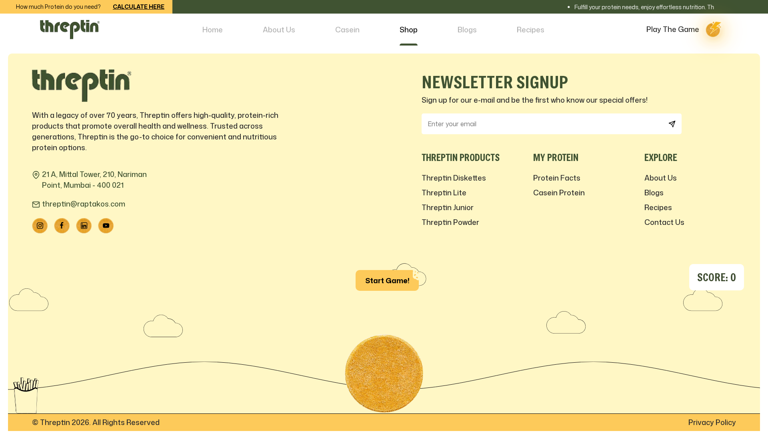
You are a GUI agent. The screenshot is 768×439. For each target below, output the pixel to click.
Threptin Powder (450, 222)
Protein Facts (556, 178)
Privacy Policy (712, 422)
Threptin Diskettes (454, 178)
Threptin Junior (448, 207)
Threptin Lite (444, 192)
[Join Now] (672, 124)
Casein (347, 29)
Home (212, 29)
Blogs (467, 29)
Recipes (530, 29)
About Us (279, 29)
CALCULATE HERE (138, 6)
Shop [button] (409, 29)
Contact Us (664, 222)
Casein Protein (559, 192)
